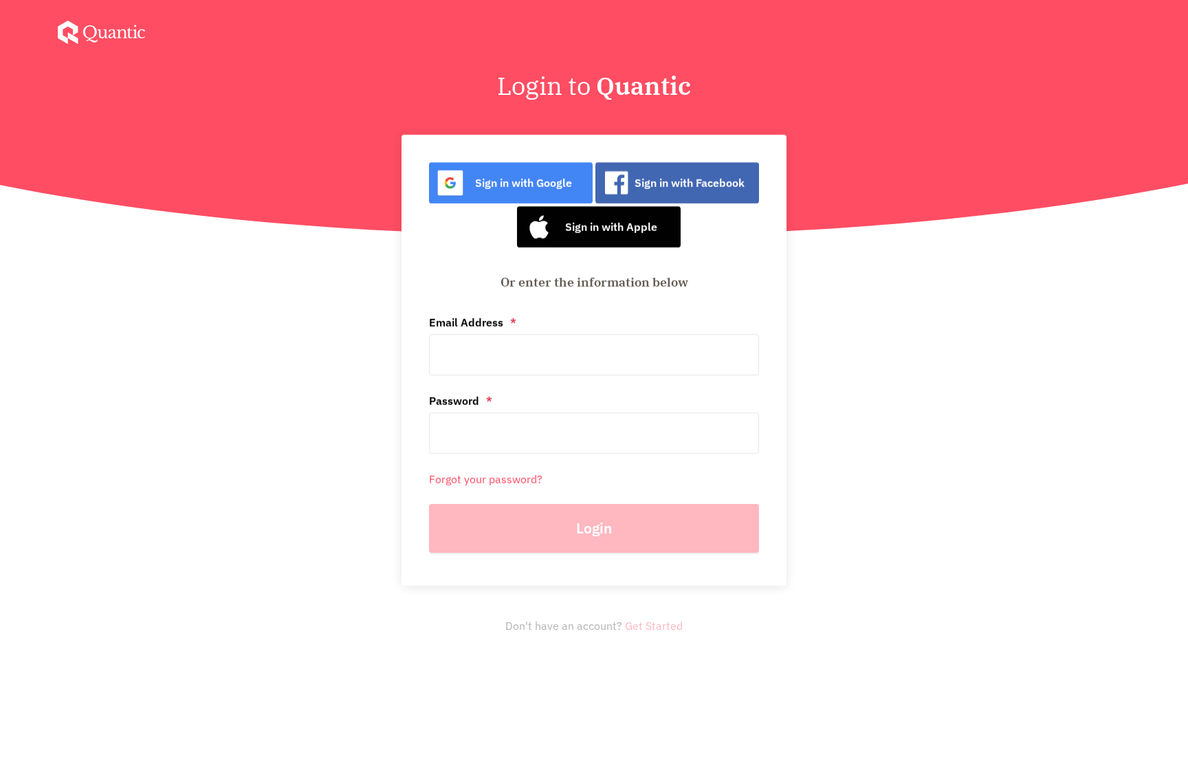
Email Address (466, 322)
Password (454, 401)
